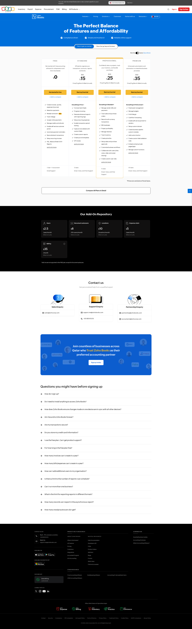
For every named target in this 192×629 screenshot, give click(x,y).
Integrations (70, 552)
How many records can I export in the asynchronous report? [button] (69, 502)
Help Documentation (93, 540)
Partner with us (130, 16)
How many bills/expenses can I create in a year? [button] (64, 463)
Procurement (49, 9)
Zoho (8, 9)
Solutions (105, 16)
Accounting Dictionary (139, 540)
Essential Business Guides (140, 537)
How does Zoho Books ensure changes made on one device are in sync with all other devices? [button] (82, 409)
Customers (117, 16)
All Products (73, 9)
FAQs (89, 546)
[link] (64, 9)
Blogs (89, 555)
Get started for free (55, 92)
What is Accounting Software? (141, 543)
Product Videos (92, 549)
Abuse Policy (147, 618)
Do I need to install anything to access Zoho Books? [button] (65, 402)
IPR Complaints (68, 618)
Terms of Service (91, 618)
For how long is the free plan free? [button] (58, 448)
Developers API (92, 543)
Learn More (44, 580)
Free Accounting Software (74, 575)
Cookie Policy (124, 618)
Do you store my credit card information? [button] (61, 433)
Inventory (21, 9)
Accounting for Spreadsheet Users (116, 575)
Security (50, 618)
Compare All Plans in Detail (96, 190)
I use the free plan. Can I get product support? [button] (63, 440)
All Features (70, 543)
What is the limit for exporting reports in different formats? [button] (68, 494)
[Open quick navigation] (190, 191)
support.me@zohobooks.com (48, 542)
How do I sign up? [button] (51, 394)
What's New (91, 561)
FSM (58, 9)
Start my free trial (82, 92)
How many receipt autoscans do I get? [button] (60, 510)
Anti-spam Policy (80, 618)
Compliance (58, 618)
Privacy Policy (102, 618)
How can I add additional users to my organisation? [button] (65, 471)
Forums (90, 558)
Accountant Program (73, 555)
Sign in (174, 9)
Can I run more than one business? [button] (58, 487)
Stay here (129, 2)
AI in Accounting (71, 558)
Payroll (30, 9)
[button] (153, 16)
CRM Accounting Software (74, 578)
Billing (64, 9)
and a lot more (51, 147)
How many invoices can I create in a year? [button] (61, 456)
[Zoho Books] (38, 16)
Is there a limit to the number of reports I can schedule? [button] (67, 479)
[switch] (137, 53)
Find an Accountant (93, 564)
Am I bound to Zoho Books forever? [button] (58, 417)
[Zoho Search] (168, 9)
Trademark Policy (113, 618)
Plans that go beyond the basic (105, 46)
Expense (38, 9)
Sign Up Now (184, 9)
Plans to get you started (84, 46)
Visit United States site (118, 2)
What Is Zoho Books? (72, 540)
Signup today (96, 362)
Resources (142, 16)
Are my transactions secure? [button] (56, 425)
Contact (43, 618)
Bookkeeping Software (93, 575)
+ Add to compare (55, 97)
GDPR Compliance (136, 618)
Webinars (90, 552)
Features (85, 16)
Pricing (95, 16)
